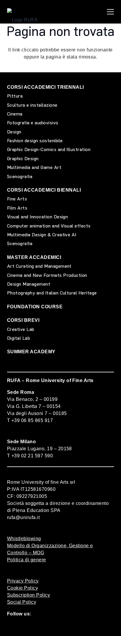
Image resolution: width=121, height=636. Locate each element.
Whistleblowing (24, 538)
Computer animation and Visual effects (49, 226)
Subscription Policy (28, 595)
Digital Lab (18, 338)
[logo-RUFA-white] (22, 12)
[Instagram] (72, 627)
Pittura (15, 96)
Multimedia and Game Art (34, 167)
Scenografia (19, 176)
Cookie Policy (22, 587)
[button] (110, 11)
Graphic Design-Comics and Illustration (48, 149)
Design (14, 132)
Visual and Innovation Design (37, 217)
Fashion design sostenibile (35, 140)
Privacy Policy (23, 580)
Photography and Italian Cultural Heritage (52, 293)
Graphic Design (23, 158)
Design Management (28, 284)
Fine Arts (17, 199)
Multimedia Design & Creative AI (41, 234)
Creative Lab (20, 329)
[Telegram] (103, 626)
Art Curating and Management (39, 266)
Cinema (15, 114)
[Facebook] (10, 626)
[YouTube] (41, 626)
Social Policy (21, 602)
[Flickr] (56, 626)
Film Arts (17, 208)
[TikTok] (25, 626)
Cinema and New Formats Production (47, 275)
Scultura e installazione (32, 105)
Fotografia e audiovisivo (32, 122)
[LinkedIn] (87, 626)
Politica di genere (26, 559)
